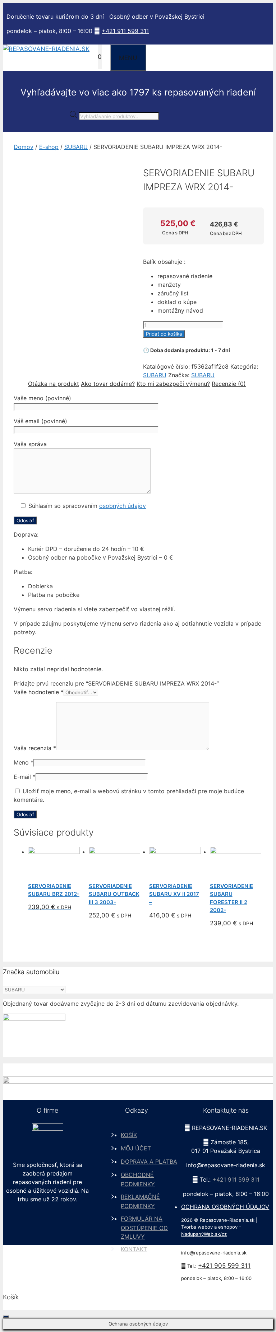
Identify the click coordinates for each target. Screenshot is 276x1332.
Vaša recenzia (35, 748)
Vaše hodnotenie (39, 692)
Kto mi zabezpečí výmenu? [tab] (173, 383)
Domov (23, 146)
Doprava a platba (149, 1161)
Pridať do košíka (164, 334)
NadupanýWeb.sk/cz (204, 1234)
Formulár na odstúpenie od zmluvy (144, 1227)
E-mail (25, 776)
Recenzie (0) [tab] (229, 383)
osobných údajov (122, 505)
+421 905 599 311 (224, 1265)
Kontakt (134, 1249)
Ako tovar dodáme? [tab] (108, 383)
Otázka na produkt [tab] (53, 383)
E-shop (49, 146)
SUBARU (76, 146)
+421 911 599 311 (125, 30)
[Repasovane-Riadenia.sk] (46, 48)
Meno (23, 762)
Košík (129, 1135)
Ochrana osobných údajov (225, 1206)
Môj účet (136, 1148)
